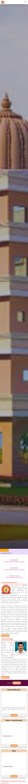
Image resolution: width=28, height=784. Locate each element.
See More (14, 715)
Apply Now (16, 683)
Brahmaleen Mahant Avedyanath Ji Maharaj (14, 569)
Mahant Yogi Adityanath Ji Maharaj (14, 577)
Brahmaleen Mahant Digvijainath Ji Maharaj (14, 561)
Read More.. (5, 635)
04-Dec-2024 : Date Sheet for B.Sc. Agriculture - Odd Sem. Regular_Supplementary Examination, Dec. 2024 (14, 704)
